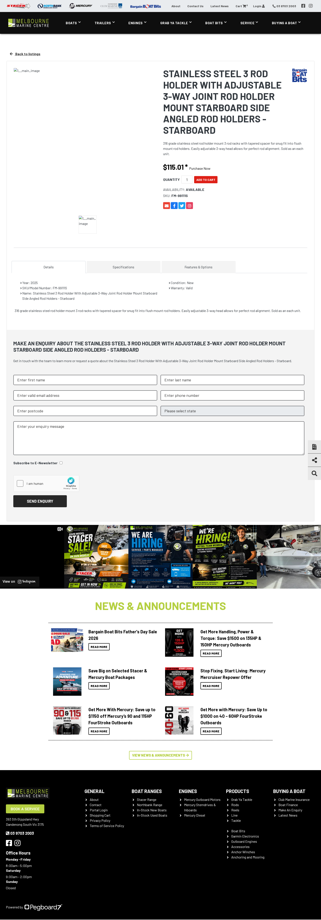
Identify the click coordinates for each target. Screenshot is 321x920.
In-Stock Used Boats (152, 815)
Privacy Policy (100, 820)
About (175, 6)
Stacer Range (146, 799)
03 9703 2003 (22, 833)
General (94, 791)
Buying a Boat (289, 791)
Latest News (220, 6)
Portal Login (99, 810)
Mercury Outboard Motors (202, 799)
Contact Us (195, 6)
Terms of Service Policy (107, 826)
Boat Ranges (147, 791)
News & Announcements (160, 605)
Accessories (240, 847)
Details (48, 267)
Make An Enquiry (290, 810)
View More (66, 640)
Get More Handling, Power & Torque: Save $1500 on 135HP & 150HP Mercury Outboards (230, 638)
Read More (99, 647)
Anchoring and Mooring (247, 857)
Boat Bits (214, 23)
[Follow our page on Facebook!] (303, 6)
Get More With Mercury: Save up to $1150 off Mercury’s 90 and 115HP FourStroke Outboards (121, 716)
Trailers (103, 23)
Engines (135, 23)
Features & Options (198, 267)
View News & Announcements (158, 755)
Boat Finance (288, 805)
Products (237, 791)
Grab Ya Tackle (174, 23)
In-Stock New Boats (152, 810)
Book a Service (25, 808)
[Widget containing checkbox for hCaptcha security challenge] (46, 483)
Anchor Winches (243, 852)
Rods (235, 805)
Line (234, 815)
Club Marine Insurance (294, 799)
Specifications (123, 267)
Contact (96, 805)
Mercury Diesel (194, 815)
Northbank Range (149, 805)
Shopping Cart (100, 815)
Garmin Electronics (245, 836)
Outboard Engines (244, 841)
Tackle (236, 820)
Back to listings (27, 54)
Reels (235, 810)
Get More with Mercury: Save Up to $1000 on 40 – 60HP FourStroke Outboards (233, 716)
